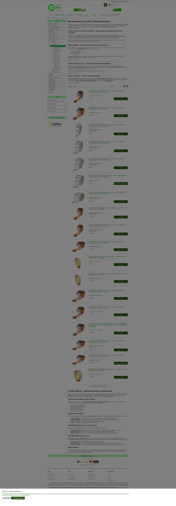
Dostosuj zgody (6, 498)
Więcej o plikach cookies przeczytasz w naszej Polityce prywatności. (15, 495)
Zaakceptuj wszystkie (18, 498)
